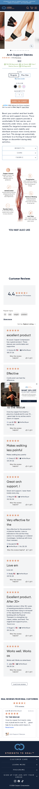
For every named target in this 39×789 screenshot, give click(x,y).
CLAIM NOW (29, 401)
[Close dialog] (36, 384)
